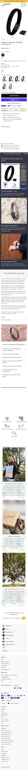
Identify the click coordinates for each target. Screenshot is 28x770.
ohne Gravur (5, 66)
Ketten (2, 717)
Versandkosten (12, 92)
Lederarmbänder (4, 715)
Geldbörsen (3, 728)
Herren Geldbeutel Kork (6, 736)
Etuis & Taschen (4, 719)
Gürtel (2, 711)
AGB (2, 659)
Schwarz (3, 55)
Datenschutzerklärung (5, 661)
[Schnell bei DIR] (14, 517)
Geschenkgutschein (5, 669)
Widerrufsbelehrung (5, 663)
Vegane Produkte (4, 720)
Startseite (3, 39)
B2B (2, 681)
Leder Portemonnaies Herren (7, 740)
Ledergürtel (3, 755)
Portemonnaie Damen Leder (7, 742)
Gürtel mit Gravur (4, 761)
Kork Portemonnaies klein (6, 732)
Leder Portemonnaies (5, 738)
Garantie (3, 317)
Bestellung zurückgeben (6, 679)
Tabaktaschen (4, 713)
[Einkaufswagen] (23, 4)
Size (2, 58)
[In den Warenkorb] (25, 130)
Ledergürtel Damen (5, 757)
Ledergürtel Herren (5, 759)
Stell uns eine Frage (5, 319)
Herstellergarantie (4, 677)
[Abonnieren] (23, 618)
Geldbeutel (3, 709)
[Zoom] (26, 34)
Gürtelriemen (3, 753)
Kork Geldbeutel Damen (6, 734)
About (2, 722)
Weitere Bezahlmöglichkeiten (14, 103)
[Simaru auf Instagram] (14, 688)
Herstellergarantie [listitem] (22, 108)
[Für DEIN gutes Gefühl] (14, 464)
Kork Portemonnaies (5, 730)
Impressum (3, 667)
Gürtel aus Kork (4, 751)
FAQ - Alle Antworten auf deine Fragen (9, 675)
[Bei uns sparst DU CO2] (14, 570)
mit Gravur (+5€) (14, 66)
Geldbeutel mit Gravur (5, 744)
